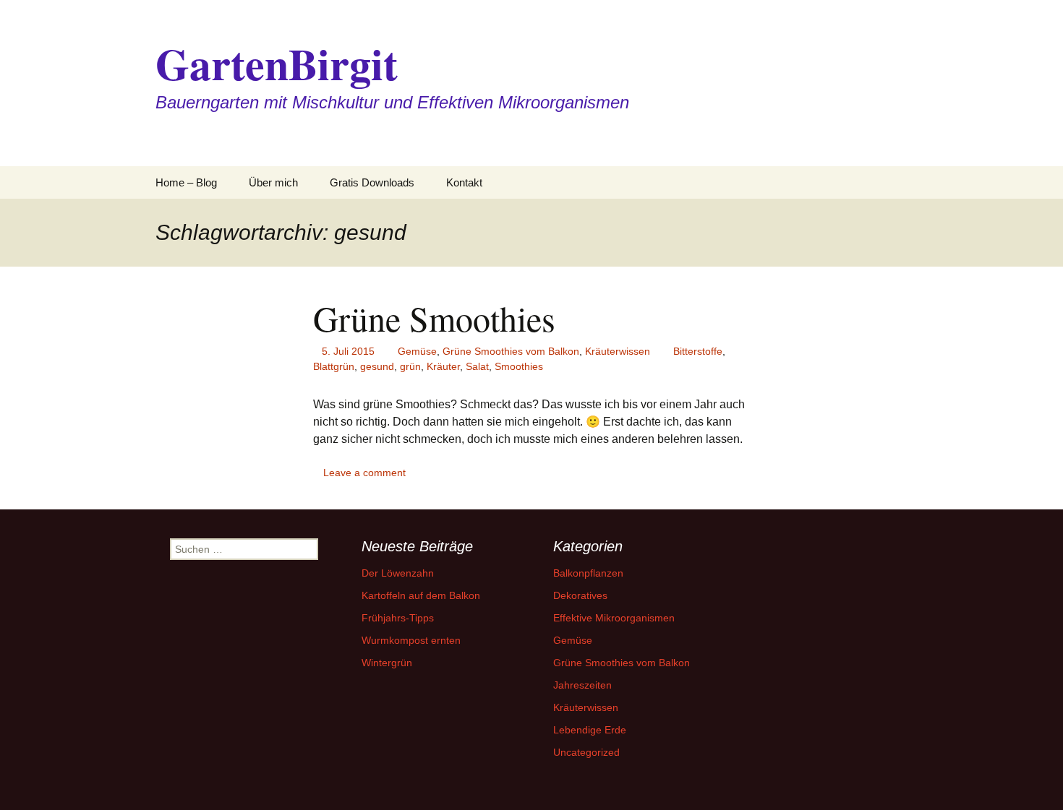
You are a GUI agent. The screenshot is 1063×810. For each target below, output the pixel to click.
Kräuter (443, 366)
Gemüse (417, 351)
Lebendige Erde (589, 730)
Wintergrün (387, 662)
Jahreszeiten (582, 685)
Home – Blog (186, 182)
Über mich (273, 182)
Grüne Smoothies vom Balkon (511, 351)
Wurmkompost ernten (411, 640)
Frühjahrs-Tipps (398, 618)
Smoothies (519, 366)
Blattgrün (333, 366)
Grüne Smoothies (434, 318)
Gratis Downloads (372, 182)
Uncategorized (586, 752)
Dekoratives (580, 595)
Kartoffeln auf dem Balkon (421, 595)
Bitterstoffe (697, 351)
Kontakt (464, 182)
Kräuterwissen (617, 351)
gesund (377, 366)
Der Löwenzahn (398, 573)
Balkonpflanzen (588, 573)
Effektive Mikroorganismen (614, 618)
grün (410, 366)
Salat (477, 366)
